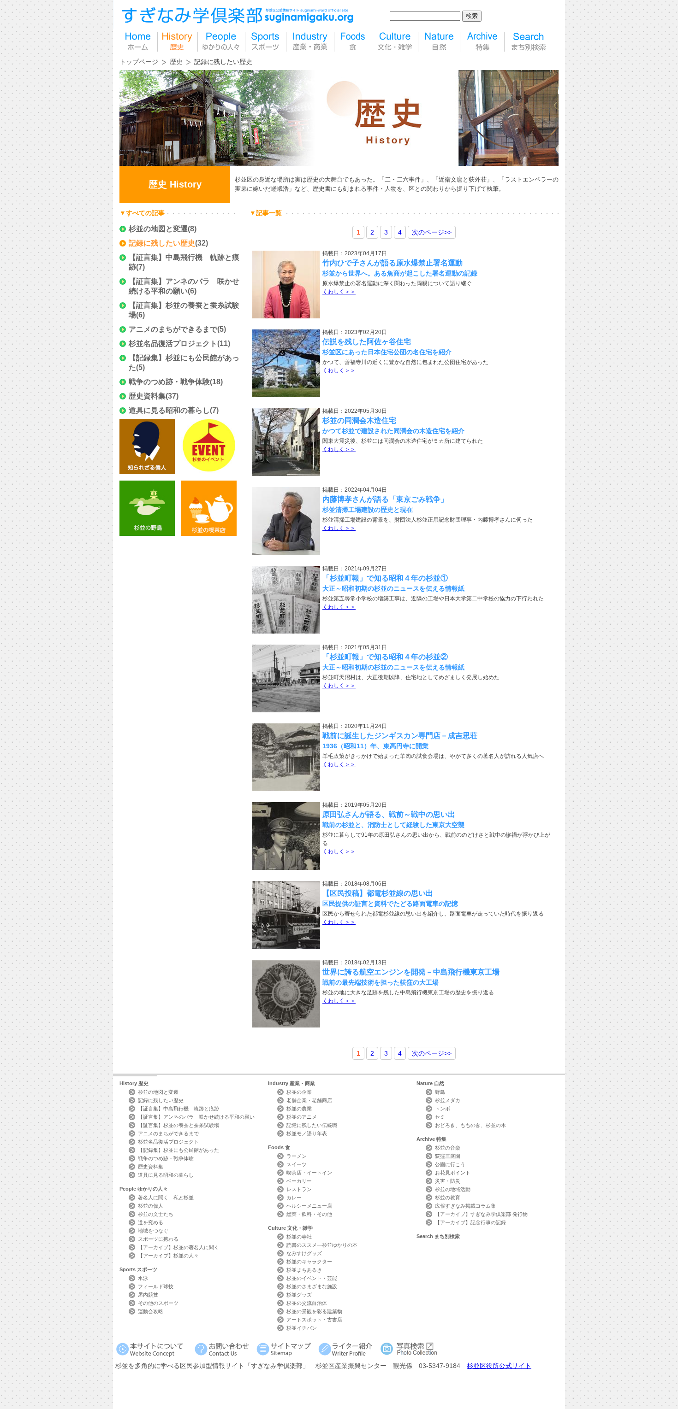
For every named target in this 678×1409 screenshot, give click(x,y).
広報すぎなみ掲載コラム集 (465, 1206)
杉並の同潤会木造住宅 (359, 420)
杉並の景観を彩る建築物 (314, 1311)
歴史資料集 (147, 396)
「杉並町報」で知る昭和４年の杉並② (385, 657)
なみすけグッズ (304, 1253)
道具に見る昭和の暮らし (169, 410)
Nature (430, 1083)
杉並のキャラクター (309, 1261)
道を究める (150, 1222)
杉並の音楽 (447, 1148)
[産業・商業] (310, 42)
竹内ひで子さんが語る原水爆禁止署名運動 (392, 263)
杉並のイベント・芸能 (311, 1278)
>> (432, 232)
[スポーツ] (266, 42)
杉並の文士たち (155, 1214)
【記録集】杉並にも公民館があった (178, 1150)
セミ (440, 1117)
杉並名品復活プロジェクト (173, 343)
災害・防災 (447, 1181)
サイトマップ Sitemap (285, 1349)
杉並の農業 (299, 1108)
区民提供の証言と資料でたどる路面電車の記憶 (390, 903)
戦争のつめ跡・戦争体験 (169, 382)
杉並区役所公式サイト (499, 1365)
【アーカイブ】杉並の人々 (168, 1255)
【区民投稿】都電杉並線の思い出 (377, 893)
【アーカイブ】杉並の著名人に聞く (178, 1247)
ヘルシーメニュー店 (309, 1206)
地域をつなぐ (153, 1230)
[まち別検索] (529, 42)
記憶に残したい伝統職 (311, 1125)
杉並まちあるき (304, 1270)
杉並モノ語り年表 (306, 1133)
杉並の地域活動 (452, 1189)
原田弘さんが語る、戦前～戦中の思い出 (388, 814)
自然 (439, 42)
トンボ (442, 1108)
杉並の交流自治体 (306, 1303)
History (134, 1083)
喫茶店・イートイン (309, 1172)
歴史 (177, 42)
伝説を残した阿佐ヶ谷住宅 (366, 342)
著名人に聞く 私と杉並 (166, 1197)
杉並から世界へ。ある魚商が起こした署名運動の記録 (399, 273)
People (143, 1189)
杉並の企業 (299, 1092)
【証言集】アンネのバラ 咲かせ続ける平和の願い (196, 1117)
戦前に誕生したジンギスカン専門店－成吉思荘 (399, 736)
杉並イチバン (301, 1328)
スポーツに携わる (158, 1239)
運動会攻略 (150, 1311)
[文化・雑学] (395, 42)
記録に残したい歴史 (162, 243)
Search (438, 1236)
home (138, 42)
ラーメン (296, 1156)
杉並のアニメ (301, 1117)
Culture (290, 1228)
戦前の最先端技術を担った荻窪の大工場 (380, 982)
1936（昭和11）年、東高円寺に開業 (375, 746)
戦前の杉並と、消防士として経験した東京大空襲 (393, 824)
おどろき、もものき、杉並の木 (470, 1125)
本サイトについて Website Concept (153, 1349)
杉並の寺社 (299, 1236)
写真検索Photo (409, 1349)
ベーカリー (299, 1181)
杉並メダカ (447, 1100)
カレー (294, 1197)
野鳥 (440, 1092)
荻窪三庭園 (447, 1156)
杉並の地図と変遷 (158, 229)
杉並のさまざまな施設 (311, 1286)
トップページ (138, 61)
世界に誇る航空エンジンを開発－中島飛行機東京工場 (411, 972)
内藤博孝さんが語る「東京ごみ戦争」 (385, 499)
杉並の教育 (447, 1197)
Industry (291, 1083)
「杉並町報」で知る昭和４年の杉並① (385, 578)
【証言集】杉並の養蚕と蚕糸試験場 (178, 1125)
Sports (138, 1269)
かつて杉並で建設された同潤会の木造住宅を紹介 (393, 430)
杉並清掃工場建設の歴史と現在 (367, 509)
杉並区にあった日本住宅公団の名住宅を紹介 (387, 352)
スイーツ (296, 1164)
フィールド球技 (155, 1286)
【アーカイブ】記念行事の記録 (470, 1222)
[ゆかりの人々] (221, 42)
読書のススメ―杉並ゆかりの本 (321, 1245)
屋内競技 (148, 1294)
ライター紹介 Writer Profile (347, 1349)
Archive (431, 1139)
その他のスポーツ (158, 1303)
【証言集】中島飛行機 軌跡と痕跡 (178, 1108)
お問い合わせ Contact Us (223, 1349)
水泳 (143, 1278)
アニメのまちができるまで (173, 329)
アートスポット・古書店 (314, 1319)
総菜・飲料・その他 (309, 1214)
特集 (482, 42)
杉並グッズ (299, 1294)
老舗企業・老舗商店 (309, 1100)
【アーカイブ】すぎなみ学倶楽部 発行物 (481, 1214)
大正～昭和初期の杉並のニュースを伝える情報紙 (393, 588)
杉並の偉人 (150, 1206)
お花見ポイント (452, 1172)
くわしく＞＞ (339, 291)
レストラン (299, 1189)
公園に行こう (450, 1164)
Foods (279, 1147)
